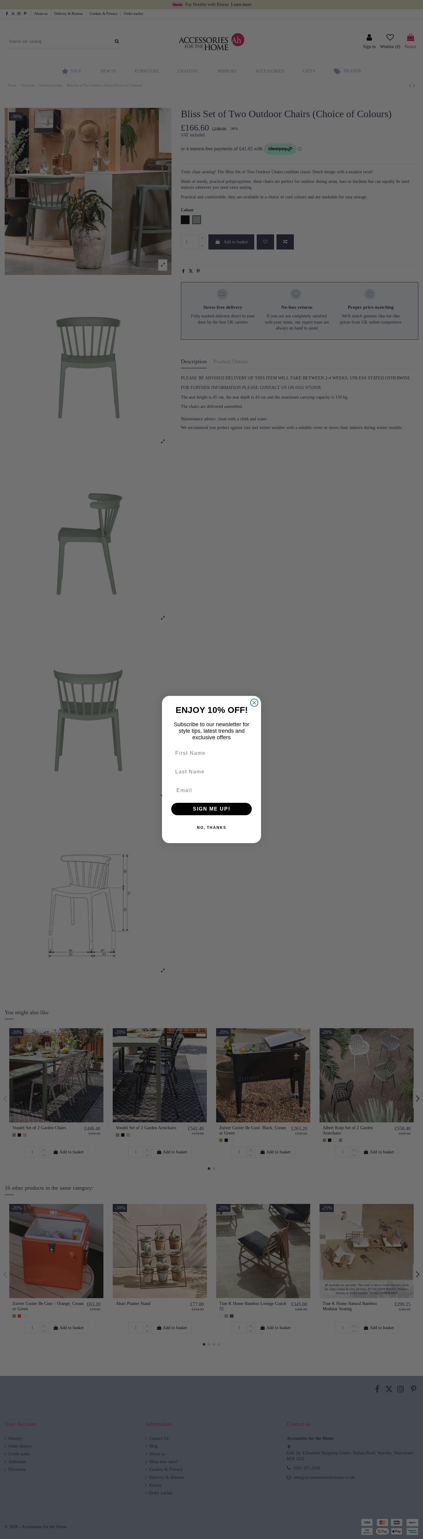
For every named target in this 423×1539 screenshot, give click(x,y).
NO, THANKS (211, 827)
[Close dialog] (254, 702)
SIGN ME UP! (211, 809)
